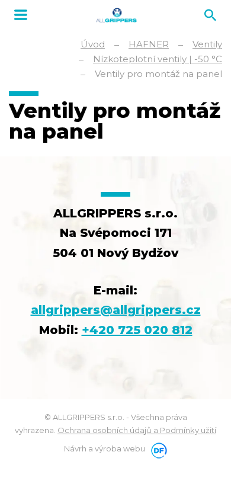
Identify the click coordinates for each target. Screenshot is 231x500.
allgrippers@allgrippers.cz (116, 310)
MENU (21, 15)
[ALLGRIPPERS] (116, 15)
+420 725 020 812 (137, 330)
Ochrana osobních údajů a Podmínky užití (136, 430)
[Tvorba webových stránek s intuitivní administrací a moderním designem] (157, 448)
